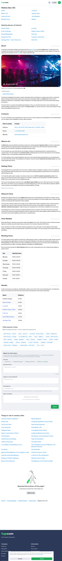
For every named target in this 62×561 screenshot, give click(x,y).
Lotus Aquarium (6, 427)
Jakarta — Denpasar (21, 342)
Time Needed (36, 16)
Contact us (3, 546)
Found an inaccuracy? (55, 46)
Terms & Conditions (35, 551)
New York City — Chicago (10, 336)
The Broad (4, 449)
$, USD (54, 2)
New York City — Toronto (10, 333)
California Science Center (38, 452)
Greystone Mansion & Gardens (40, 433)
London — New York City (52, 336)
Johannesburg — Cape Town (27, 345)
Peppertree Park (6, 37)
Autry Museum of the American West (42, 461)
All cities (3, 556)
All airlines (3, 553)
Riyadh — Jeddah (53, 339)
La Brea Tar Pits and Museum (40, 455)
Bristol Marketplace (7, 34)
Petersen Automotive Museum (10, 455)
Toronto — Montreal (33, 342)
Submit (55, 406)
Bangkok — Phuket (42, 339)
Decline (20, 558)
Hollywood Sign (5, 430)
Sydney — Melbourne (51, 333)
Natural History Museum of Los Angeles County (15, 452)
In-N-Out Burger (6, 31)
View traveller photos (8, 94)
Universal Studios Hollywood (9, 419)
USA (18, 52)
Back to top (31, 493)
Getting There (36, 13)
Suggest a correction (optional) (10, 376)
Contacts (34, 10)
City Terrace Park (6, 424)
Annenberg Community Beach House (42, 436)
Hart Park (34, 34)
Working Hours (5, 19)
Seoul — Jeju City (23, 333)
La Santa (33, 28)
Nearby (34, 19)
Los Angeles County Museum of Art (11, 445)
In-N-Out (5, 313)
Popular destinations (5, 551)
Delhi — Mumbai (8, 339)
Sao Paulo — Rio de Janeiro (37, 333)
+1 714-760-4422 (20, 131)
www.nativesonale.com (21, 134)
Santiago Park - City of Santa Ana (11, 40)
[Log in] (59, 2)
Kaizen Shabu (5, 28)
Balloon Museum (36, 419)
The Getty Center (36, 442)
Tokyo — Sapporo (38, 336)
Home (3, 501)
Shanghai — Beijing (8, 342)
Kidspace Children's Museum (10, 458)
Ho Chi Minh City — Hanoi (25, 336)
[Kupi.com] (4, 2)
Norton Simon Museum (8, 461)
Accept (42, 558)
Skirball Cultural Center (38, 458)
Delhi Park (34, 40)
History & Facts (5, 16)
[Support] (49, 2)
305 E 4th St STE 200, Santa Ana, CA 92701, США (29, 127)
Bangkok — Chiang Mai (46, 342)
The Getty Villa (35, 449)
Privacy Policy (34, 548)
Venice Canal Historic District (10, 433)
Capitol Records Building (8, 439)
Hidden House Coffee (37, 31)
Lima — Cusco (40, 345)
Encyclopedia (11, 501)
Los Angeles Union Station (39, 430)
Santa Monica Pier (36, 427)
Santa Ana (33, 49)
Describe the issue (7, 364)
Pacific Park (4, 421)
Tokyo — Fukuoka (30, 339)
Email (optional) (6, 386)
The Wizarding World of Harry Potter (42, 421)
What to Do (4, 13)
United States (22, 501)
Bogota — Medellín (19, 339)
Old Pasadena (5, 436)
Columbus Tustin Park (37, 37)
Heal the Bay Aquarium (38, 424)
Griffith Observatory (7, 442)
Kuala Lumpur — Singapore (10, 345)
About (3, 10)
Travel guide (4, 548)
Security (33, 546)
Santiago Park (7, 320)
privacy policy (40, 554)
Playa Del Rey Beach (37, 439)
